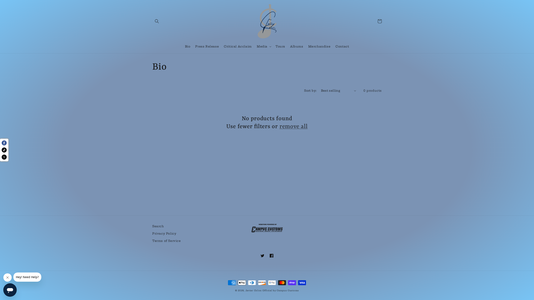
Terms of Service (166, 241)
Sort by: (310, 90)
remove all (294, 126)
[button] (156, 21)
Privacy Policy (164, 233)
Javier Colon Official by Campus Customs (272, 290)
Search (158, 226)
